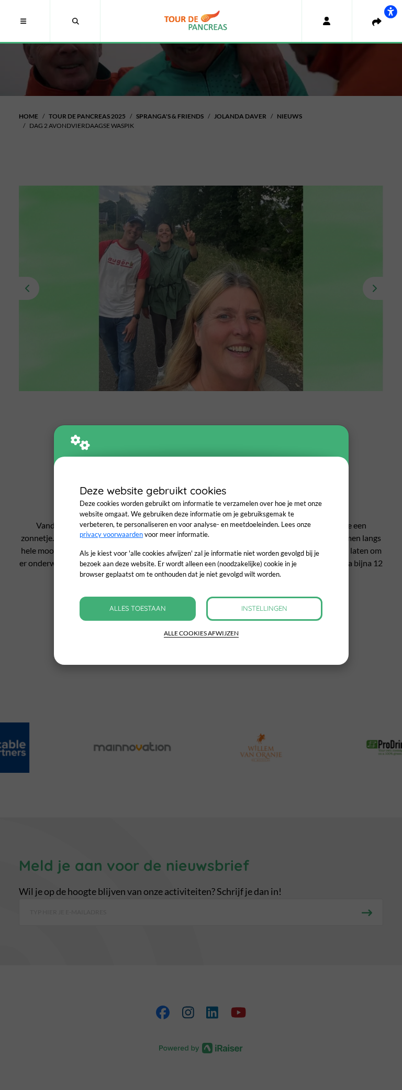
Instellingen (264, 608)
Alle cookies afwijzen (201, 633)
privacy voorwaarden (111, 534)
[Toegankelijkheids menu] (390, 11)
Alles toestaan (137, 608)
